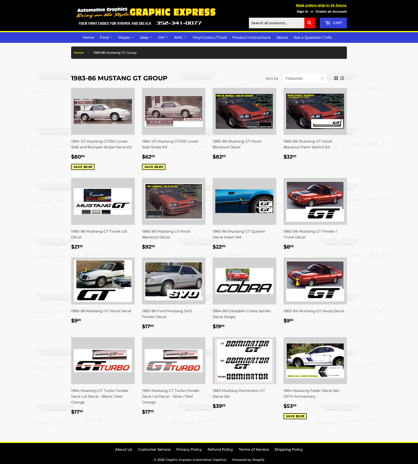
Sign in (302, 11)
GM (161, 37)
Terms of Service (254, 449)
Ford (105, 37)
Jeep (144, 37)
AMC (179, 37)
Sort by (272, 78)
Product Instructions (251, 37)
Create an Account (331, 11)
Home (88, 37)
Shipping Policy (289, 449)
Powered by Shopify (248, 460)
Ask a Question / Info (313, 37)
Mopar (124, 37)
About (282, 37)
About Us (123, 449)
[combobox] (282, 23)
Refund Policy (220, 449)
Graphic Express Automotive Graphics (196, 460)
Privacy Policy (189, 449)
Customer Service (154, 449)
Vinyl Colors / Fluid (210, 37)
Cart (337, 23)
